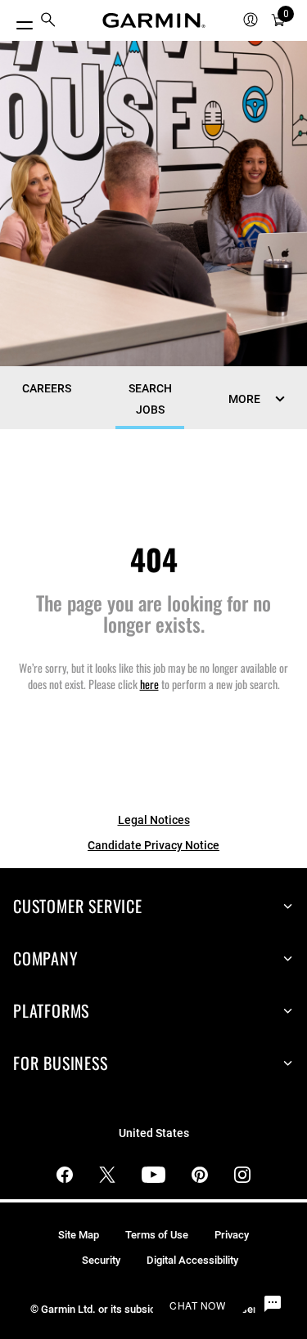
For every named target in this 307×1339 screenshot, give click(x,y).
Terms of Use (156, 1235)
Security (101, 1260)
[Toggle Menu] (18, 21)
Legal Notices (154, 819)
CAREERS (46, 388)
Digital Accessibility (192, 1260)
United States (154, 1133)
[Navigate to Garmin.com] (154, 20)
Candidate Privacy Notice (153, 845)
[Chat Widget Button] (273, 1305)
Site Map (78, 1235)
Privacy (231, 1235)
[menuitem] (48, 21)
